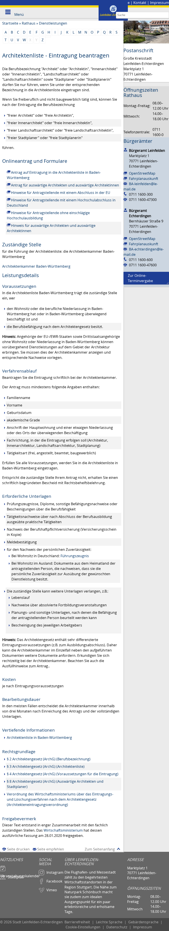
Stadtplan (16, 877)
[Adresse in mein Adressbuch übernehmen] (125, 149)
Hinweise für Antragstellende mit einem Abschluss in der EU (60, 192)
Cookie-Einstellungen (83, 927)
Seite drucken (18, 849)
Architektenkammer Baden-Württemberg (36, 266)
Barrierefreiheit (77, 922)
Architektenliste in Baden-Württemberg (39, 737)
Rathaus (28, 23)
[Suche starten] (166, 15)
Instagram (54, 872)
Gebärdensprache (143, 922)
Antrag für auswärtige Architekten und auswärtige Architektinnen (65, 185)
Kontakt (139, 2)
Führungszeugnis (75, 555)
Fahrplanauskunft (143, 178)
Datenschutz (116, 927)
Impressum (159, 2)
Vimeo (51, 890)
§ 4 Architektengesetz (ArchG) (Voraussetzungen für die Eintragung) (62, 774)
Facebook (54, 881)
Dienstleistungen (53, 23)
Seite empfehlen (50, 849)
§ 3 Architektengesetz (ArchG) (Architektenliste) (45, 766)
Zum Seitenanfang (100, 849)
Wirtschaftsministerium (63, 830)
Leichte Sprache (109, 922)
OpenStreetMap (142, 173)
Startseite (10, 23)
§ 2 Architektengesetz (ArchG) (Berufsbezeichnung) (48, 759)
